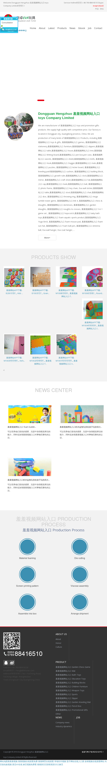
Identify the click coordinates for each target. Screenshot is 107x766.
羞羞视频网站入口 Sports (67, 694)
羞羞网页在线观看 (46, 761)
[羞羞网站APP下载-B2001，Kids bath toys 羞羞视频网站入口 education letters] (21, 280)
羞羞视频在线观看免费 (28, 761)
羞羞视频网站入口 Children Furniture (72, 686)
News (72, 28)
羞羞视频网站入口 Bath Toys (68, 674)
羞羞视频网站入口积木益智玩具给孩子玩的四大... (81, 427)
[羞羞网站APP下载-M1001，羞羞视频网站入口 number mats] (74, 347)
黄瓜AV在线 (17, 764)
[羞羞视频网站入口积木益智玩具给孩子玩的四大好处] (82, 414)
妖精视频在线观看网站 (94, 761)
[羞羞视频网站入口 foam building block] (30, 414)
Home (33, 28)
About (42, 28)
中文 (97, 9)
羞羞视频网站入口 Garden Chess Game (73, 667)
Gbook (81, 28)
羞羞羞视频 (13, 761)
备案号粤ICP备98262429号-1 (93, 752)
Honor (58, 643)
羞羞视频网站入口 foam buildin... (22, 427)
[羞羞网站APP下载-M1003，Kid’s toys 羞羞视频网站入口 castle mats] (21, 347)
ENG (102, 9)
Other (58, 713)
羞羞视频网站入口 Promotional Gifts (72, 710)
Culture (59, 647)
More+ (47, 237)
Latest (51, 28)
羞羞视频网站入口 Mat (65, 671)
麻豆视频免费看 (30, 764)
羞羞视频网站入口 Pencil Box (68, 706)
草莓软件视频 (60, 761)
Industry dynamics (64, 726)
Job (89, 28)
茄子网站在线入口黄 (75, 761)
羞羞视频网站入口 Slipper (67, 698)
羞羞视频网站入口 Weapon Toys (70, 690)
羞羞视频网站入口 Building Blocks (70, 682)
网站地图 (4, 761)
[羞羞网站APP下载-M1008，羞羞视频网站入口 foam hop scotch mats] (74, 280)
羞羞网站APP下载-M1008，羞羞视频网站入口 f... (66, 293)
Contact (98, 28)
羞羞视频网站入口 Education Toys (71, 678)
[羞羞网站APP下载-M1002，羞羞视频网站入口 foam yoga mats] (48, 347)
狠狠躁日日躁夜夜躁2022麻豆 (50, 764)
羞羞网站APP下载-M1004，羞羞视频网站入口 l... (93, 325)
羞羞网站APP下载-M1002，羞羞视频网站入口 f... (40, 360)
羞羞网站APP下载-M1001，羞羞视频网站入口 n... (66, 360)
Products (62, 28)
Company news (63, 722)
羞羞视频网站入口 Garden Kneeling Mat (73, 702)
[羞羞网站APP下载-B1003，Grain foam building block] (48, 280)
